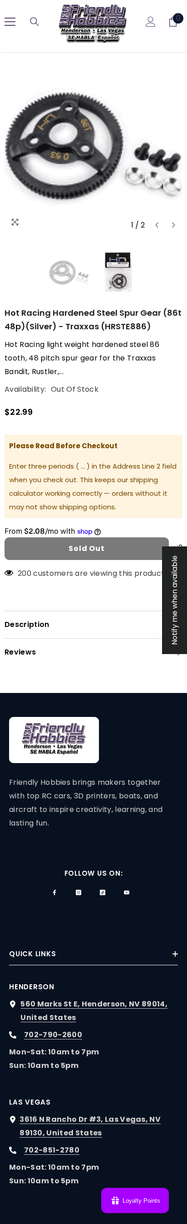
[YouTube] (126, 892)
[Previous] (157, 225)
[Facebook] (54, 892)
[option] (93, 145)
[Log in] (151, 22)
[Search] (34, 21)
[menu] (10, 21)
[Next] (174, 225)
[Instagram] (78, 892)
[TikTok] (102, 892)
